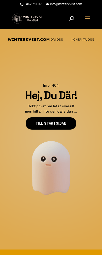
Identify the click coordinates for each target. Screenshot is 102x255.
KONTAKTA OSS (82, 39)
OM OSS (56, 39)
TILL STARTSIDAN (51, 123)
